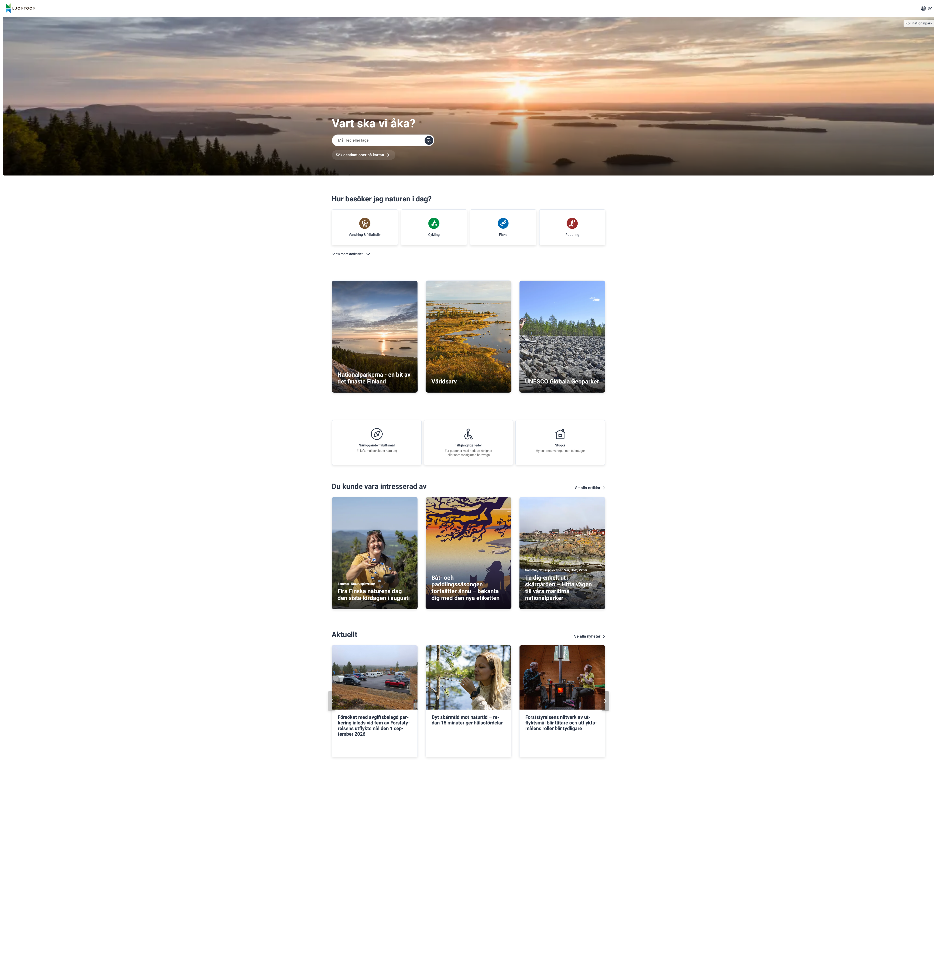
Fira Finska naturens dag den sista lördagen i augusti (373, 594)
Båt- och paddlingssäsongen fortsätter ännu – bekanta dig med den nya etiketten (465, 588)
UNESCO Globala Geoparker (562, 381)
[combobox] (383, 140)
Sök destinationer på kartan (360, 155)
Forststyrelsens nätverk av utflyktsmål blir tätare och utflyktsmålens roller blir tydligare (561, 723)
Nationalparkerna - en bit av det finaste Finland (373, 378)
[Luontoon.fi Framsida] (20, 8)
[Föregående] (332, 701)
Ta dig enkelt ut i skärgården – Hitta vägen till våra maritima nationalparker (558, 588)
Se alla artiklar (588, 488)
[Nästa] (605, 701)
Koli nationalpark (919, 23)
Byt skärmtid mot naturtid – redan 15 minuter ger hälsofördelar (467, 720)
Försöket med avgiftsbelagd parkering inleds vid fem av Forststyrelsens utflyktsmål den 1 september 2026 (374, 726)
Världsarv (444, 381)
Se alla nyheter (587, 636)
